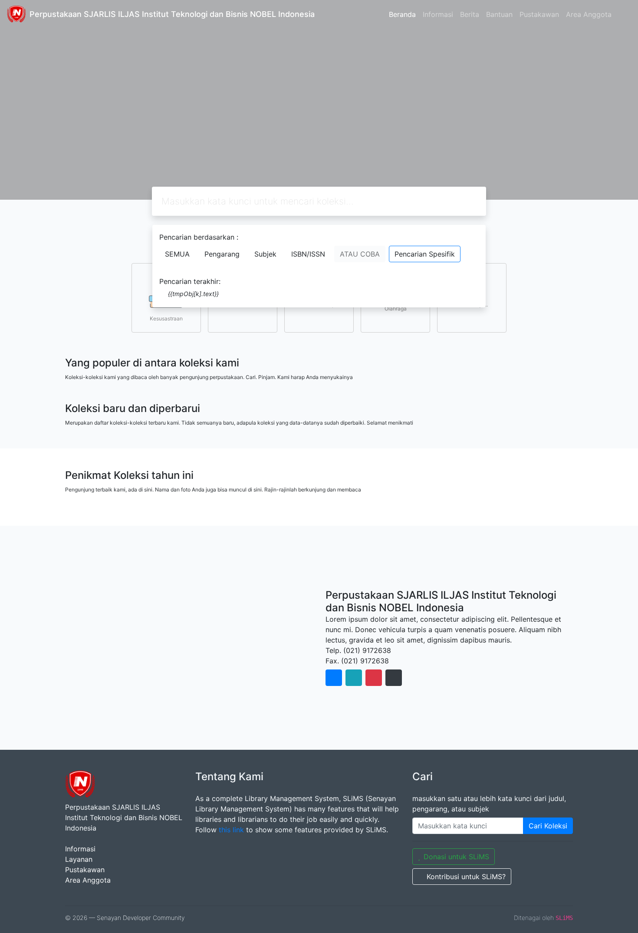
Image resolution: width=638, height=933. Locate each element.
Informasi (438, 14)
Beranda (402, 14)
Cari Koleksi (548, 825)
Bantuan (499, 14)
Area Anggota (589, 14)
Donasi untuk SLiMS (456, 856)
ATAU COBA (360, 254)
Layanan (78, 859)
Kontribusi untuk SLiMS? (466, 876)
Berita (469, 14)
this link (231, 829)
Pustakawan (539, 14)
